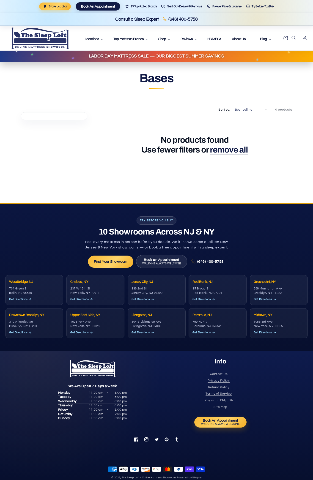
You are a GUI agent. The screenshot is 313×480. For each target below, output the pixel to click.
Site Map (220, 407)
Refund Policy (219, 387)
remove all (229, 149)
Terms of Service (219, 393)
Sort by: (224, 109)
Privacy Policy (219, 380)
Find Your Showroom (110, 261)
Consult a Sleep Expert (137, 19)
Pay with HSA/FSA (218, 400)
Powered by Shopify (189, 477)
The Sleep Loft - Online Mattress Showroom (149, 477)
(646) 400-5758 (183, 19)
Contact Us (219, 374)
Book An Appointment (98, 6)
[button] (94, 39)
